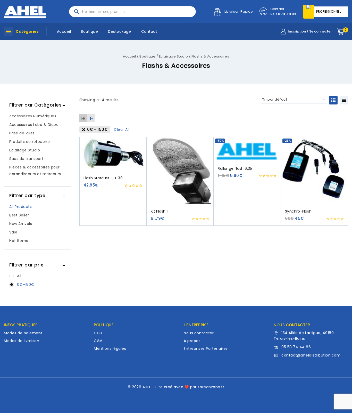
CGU (98, 333)
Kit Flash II (159, 211)
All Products (20, 206)
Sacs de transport (26, 158)
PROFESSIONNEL (328, 11)
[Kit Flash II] (180, 170)
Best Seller (19, 215)
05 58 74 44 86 (296, 347)
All (19, 276)
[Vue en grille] (83, 118)
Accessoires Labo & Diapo (33, 124)
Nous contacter (199, 333)
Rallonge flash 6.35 (235, 168)
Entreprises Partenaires (206, 348)
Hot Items (18, 240)
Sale (13, 232)
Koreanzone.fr (211, 387)
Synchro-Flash (298, 211)
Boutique (89, 31)
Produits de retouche (29, 141)
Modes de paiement (23, 333)
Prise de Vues (22, 133)
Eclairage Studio (24, 150)
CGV (98, 340)
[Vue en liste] (344, 100)
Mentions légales (110, 348)
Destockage (119, 31)
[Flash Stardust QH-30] (113, 154)
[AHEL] (25, 11)
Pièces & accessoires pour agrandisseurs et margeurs (35, 170)
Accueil (64, 31)
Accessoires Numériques (32, 116)
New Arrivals (20, 223)
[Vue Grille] (333, 100)
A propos (192, 340)
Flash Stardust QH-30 (103, 178)
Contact (149, 31)
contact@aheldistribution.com (310, 355)
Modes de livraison (21, 340)
